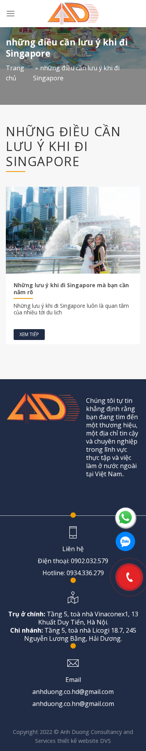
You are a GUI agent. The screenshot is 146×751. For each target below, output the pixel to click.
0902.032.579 (89, 561)
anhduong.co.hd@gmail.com (73, 691)
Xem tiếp (29, 334)
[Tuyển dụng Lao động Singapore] (73, 13)
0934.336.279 (85, 573)
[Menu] (10, 13)
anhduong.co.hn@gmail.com (73, 703)
